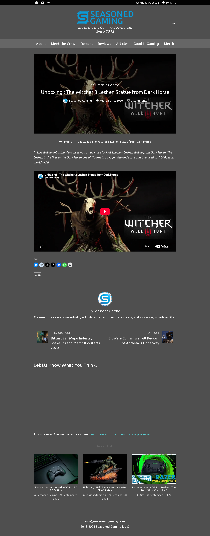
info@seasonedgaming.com (105, 521)
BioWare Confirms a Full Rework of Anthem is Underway (133, 338)
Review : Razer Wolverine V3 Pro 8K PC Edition (56, 489)
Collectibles (100, 85)
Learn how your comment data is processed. (120, 434)
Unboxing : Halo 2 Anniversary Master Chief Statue (105, 489)
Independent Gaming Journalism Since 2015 (105, 29)
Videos (114, 85)
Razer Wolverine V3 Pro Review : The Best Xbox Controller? (154, 489)
